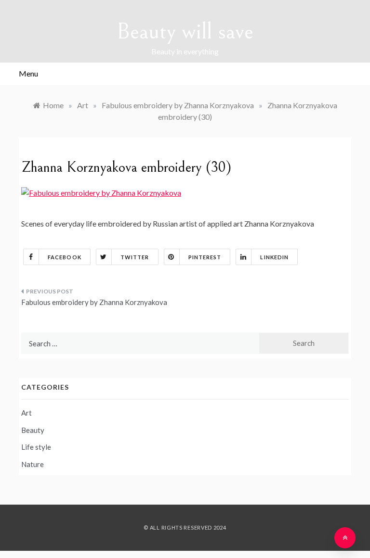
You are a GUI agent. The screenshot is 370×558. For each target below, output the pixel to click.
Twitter (134, 257)
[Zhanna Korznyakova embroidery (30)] (101, 191)
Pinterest (205, 257)
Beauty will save (185, 31)
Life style (36, 447)
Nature (32, 464)
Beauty (32, 430)
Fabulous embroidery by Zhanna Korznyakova (94, 302)
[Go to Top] (345, 537)
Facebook (64, 257)
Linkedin (274, 257)
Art (26, 412)
